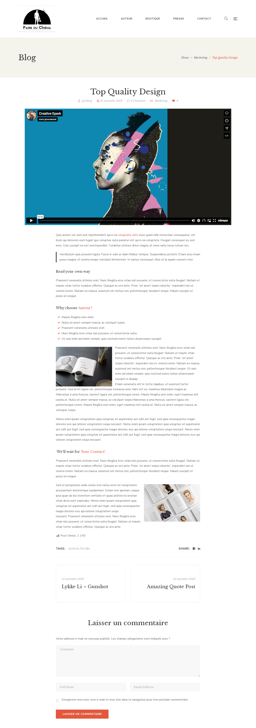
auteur (73, 548)
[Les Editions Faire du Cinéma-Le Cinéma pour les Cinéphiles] (37, 19)
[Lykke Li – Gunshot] (90, 583)
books (85, 548)
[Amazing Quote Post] (165, 583)
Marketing (161, 100)
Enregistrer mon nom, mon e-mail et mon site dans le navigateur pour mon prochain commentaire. (125, 700)
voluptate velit (128, 235)
